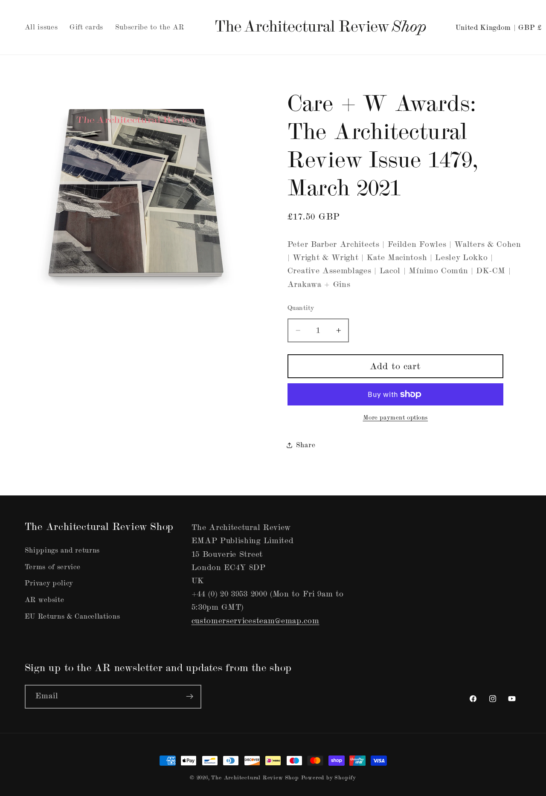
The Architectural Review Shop (255, 777)
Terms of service (53, 567)
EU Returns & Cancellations (72, 616)
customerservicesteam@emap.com (255, 620)
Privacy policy (49, 583)
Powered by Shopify (329, 777)
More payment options (395, 417)
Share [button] (305, 445)
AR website (44, 600)
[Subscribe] (189, 697)
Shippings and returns (62, 550)
